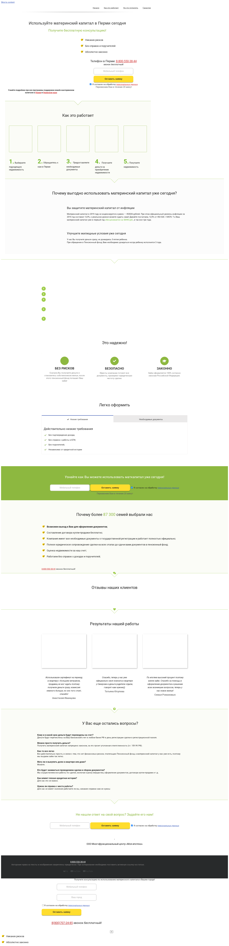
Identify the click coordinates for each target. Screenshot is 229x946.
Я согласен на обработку (115, 84)
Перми (38, 93)
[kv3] (67, 635)
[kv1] (117, 635)
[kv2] (168, 635)
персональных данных (127, 84)
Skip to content (8, 2)
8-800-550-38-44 (126, 61)
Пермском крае (50, 93)
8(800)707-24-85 (62, 923)
